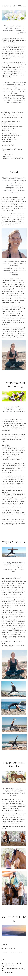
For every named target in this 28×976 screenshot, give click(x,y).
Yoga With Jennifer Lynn (9, 965)
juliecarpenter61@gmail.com (14, 952)
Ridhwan (4, 967)
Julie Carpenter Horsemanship (11, 963)
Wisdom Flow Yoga (8, 972)
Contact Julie (6, 826)
